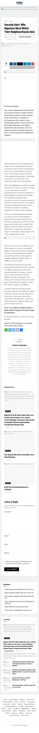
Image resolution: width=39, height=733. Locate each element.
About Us (14, 713)
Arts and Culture (13, 699)
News (5, 699)
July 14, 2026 (8, 459)
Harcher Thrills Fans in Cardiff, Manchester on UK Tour (19, 589)
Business (22, 699)
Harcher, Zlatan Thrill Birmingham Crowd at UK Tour (18, 610)
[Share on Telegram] (29, 63)
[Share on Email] (32, 63)
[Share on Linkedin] (25, 63)
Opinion (11, 21)
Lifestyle (21, 706)
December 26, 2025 (11, 39)
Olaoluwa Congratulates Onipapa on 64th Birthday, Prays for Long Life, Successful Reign (24, 671)
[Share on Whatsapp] (11, 63)
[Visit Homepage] (19, 3)
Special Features (6, 711)
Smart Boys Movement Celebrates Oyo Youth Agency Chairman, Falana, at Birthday (23, 663)
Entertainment (31, 702)
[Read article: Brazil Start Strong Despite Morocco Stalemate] (19, 474)
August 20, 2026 (8, 427)
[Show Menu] (2, 3)
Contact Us (29, 713)
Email (6, 544)
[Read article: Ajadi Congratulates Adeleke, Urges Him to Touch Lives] (7, 687)
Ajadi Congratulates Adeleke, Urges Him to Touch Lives (19, 593)
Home (5, 21)
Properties (16, 708)
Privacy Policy (24, 715)
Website (6, 553)
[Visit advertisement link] (19, 12)
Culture (16, 702)
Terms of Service (14, 715)
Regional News (25, 708)
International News (29, 704)
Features (19, 704)
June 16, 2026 (8, 492)
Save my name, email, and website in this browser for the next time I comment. (19, 562)
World (33, 711)
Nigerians (15, 185)
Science (34, 708)
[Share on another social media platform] (22, 67)
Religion (21, 713)
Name (6, 536)
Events (13, 704)
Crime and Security (7, 702)
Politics (10, 708)
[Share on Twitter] (20, 63)
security (17, 214)
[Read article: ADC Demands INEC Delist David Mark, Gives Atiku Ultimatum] (19, 442)
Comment (8, 512)
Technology (22, 711)
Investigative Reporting (10, 706)
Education (23, 702)
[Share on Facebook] (15, 63)
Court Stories (30, 699)
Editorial (8, 713)
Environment (6, 704)
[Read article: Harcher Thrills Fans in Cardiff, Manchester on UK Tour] (7, 680)
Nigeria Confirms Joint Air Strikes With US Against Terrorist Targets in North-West (19, 310)
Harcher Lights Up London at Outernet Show (16, 607)
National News (29, 706)
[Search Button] (37, 3)
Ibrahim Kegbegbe (25, 37)
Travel (28, 711)
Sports (15, 711)
